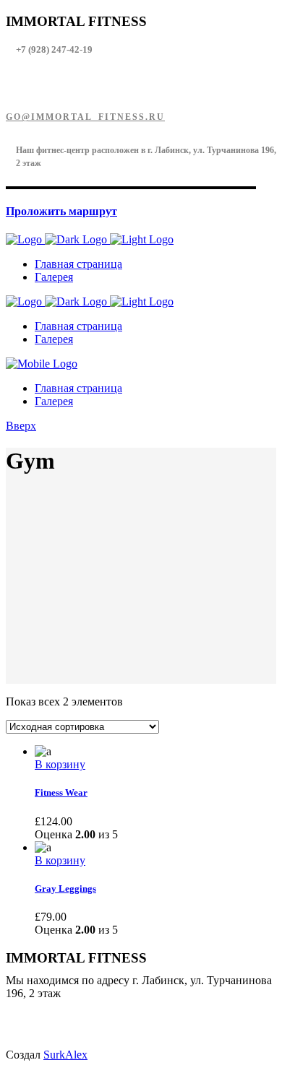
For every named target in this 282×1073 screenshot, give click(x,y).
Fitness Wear (61, 792)
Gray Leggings (65, 888)
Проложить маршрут (61, 211)
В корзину (60, 764)
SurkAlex (65, 1054)
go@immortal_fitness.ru (85, 117)
